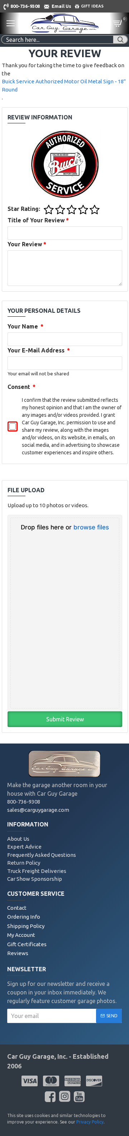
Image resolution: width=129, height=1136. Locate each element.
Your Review (27, 244)
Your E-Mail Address (39, 350)
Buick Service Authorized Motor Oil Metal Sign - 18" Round (64, 85)
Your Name (25, 326)
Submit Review (65, 719)
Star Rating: (24, 209)
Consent (21, 387)
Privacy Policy (90, 1122)
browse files (91, 527)
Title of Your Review (38, 220)
